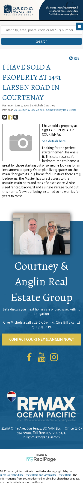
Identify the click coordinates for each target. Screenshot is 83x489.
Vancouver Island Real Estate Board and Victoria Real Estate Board (35, 475)
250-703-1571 (44, 322)
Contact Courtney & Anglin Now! (41, 339)
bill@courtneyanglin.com (41, 437)
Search (41, 41)
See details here (54, 141)
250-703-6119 (41, 327)
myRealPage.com (41, 459)
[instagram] (54, 357)
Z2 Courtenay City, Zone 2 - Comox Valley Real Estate (45, 109)
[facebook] (29, 357)
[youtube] (41, 357)
